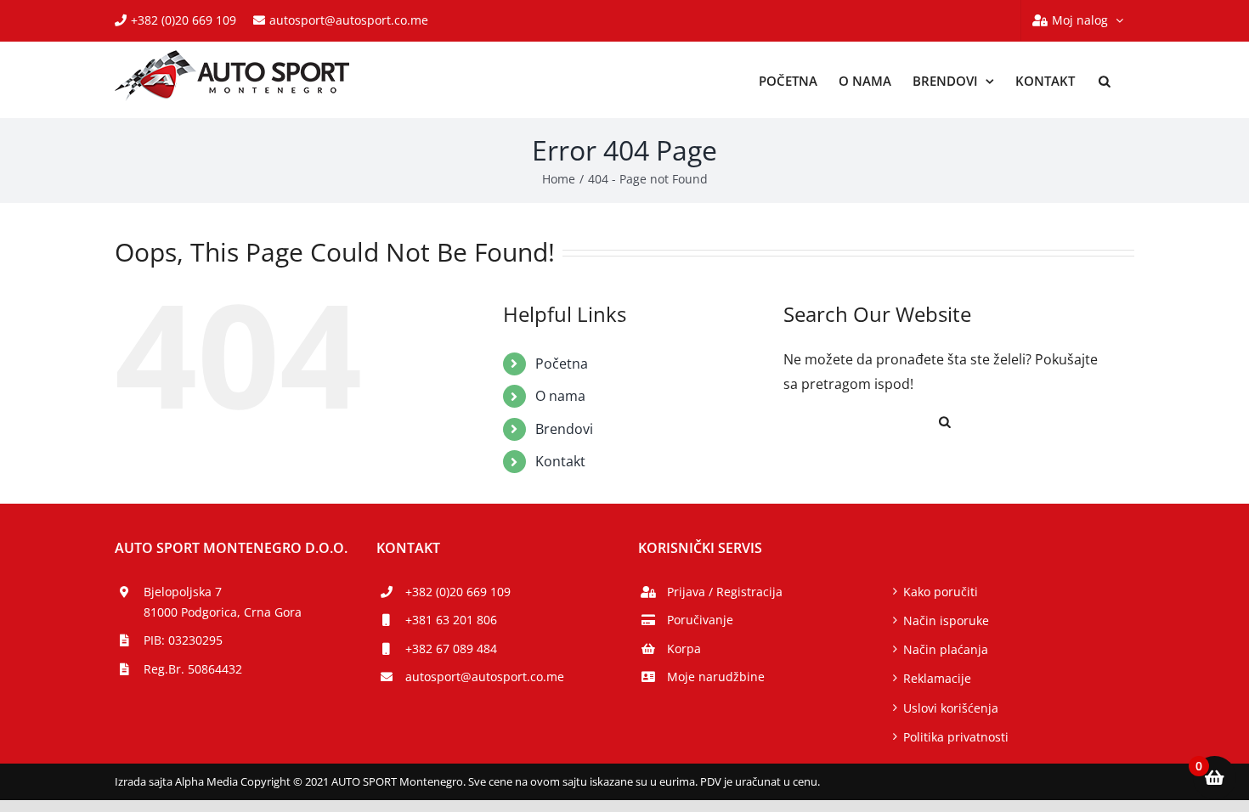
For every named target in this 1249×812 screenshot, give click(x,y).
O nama (560, 395)
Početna (561, 363)
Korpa (684, 648)
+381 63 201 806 (451, 620)
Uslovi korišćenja (950, 708)
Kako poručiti (940, 592)
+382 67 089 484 (451, 648)
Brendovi (564, 429)
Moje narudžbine (716, 676)
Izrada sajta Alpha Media (176, 781)
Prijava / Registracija (725, 592)
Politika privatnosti (956, 737)
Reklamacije (937, 678)
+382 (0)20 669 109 (183, 20)
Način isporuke (946, 620)
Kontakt (560, 461)
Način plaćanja (945, 649)
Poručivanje (700, 620)
